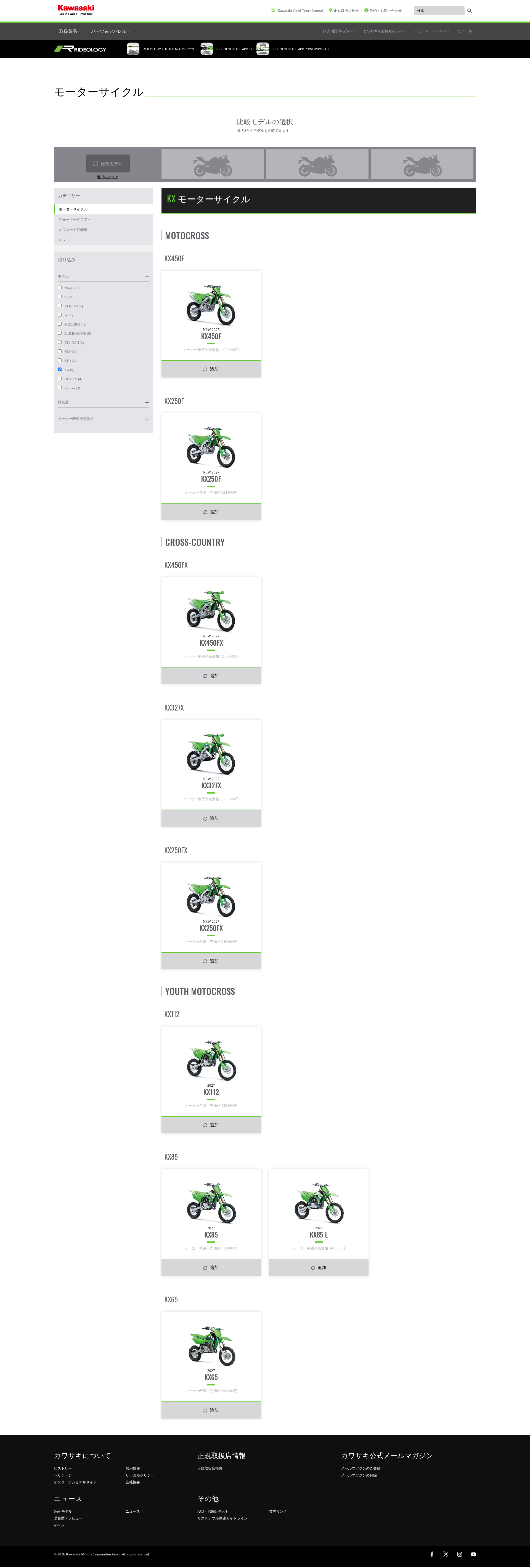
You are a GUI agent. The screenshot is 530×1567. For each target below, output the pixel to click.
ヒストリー (63, 1468)
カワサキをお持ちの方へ (383, 31)
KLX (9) (70, 352)
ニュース (133, 1511)
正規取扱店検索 (209, 1468)
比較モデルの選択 (265, 121)
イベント (61, 1525)
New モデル (63, 1511)
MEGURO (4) (74, 324)
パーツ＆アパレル (109, 31)
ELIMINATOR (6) (77, 333)
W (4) (68, 315)
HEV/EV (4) (73, 379)
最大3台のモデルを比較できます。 (265, 131)
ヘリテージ (63, 1475)
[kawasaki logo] (76, 11)
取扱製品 (68, 31)
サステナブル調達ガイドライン (222, 1518)
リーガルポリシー (140, 1475)
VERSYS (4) (73, 306)
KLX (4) (70, 361)
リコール (465, 31)
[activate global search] (469, 11)
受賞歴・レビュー (68, 1518)
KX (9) (69, 370)
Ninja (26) (72, 288)
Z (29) (68, 297)
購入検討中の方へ (338, 31)
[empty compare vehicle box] (212, 164)
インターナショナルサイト (75, 1482)
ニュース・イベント (430, 31)
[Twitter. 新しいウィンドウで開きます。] (446, 1554)
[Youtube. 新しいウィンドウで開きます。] (473, 1554)
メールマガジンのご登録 (360, 1468)
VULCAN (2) (74, 342)
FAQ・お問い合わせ (213, 1511)
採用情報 (133, 1468)
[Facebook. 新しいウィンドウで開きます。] (432, 1554)
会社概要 (133, 1482)
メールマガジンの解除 (359, 1475)
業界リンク (278, 1511)
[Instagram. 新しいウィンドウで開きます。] (459, 1554)
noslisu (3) (72, 388)
